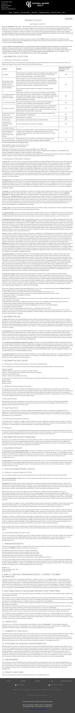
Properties (16, 13)
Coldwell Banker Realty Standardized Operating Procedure (37, 701)
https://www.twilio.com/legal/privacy (26, 339)
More (64, 13)
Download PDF (68, 18)
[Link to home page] (37, 4)
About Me (35, 13)
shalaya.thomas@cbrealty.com (8, 9)
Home (10, 12)
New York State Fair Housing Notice (38, 709)
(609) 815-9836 (4, 7)
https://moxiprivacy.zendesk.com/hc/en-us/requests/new (16, 493)
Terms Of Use (17, 689)
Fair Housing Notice (56, 689)
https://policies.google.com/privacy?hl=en (45, 268)
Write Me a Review (56, 12)
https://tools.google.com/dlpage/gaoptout (39, 270)
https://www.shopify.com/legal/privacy (57, 201)
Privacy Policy (26, 689)
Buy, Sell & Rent (26, 13)
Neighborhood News (44, 12)
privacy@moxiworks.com (8, 457)
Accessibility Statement (40, 689)
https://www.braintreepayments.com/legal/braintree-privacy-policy (18, 204)
